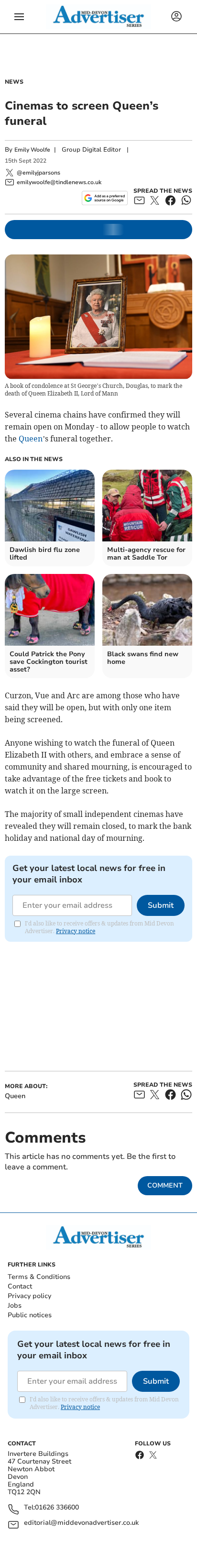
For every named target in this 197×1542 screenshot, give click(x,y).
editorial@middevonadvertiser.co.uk (81, 1523)
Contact (20, 1286)
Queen (31, 438)
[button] (19, 16)
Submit (161, 905)
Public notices (30, 1315)
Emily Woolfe (32, 150)
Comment (165, 1185)
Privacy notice (75, 931)
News (14, 82)
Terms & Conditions (39, 1276)
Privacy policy (29, 1295)
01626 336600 (57, 1508)
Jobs (15, 1305)
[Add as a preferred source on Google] (104, 198)
